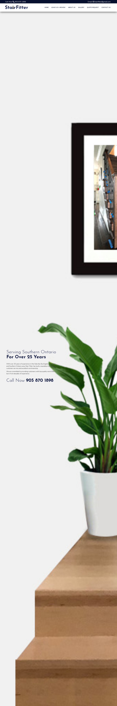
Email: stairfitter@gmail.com (99, 2)
